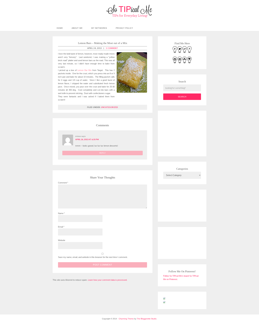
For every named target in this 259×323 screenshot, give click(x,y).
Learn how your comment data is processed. (107, 280)
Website (61, 240)
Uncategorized (109, 107)
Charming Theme (126, 319)
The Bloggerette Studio (146, 319)
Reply (102, 153)
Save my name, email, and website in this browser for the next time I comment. (92, 257)
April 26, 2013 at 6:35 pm (87, 139)
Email (61, 227)
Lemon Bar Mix (84, 70)
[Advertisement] (183, 133)
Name (61, 213)
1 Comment (112, 48)
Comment (63, 183)
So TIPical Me (129, 11)
